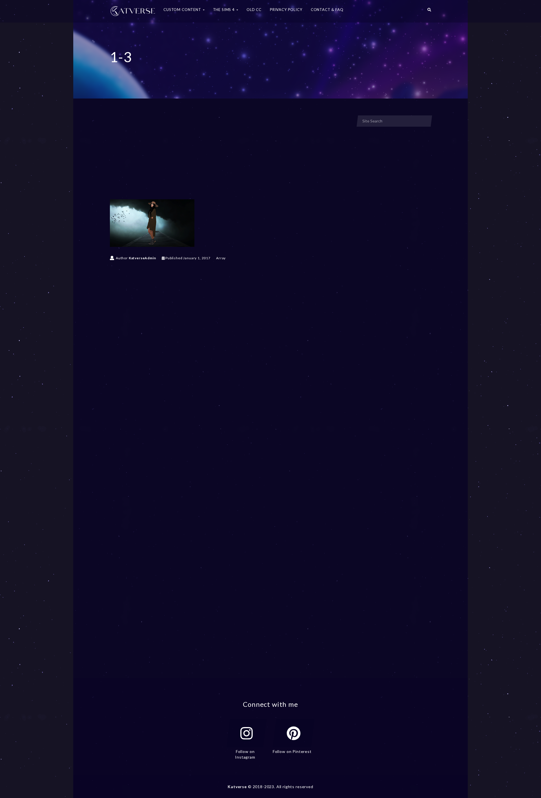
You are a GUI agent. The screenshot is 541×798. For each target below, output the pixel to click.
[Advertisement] (229, 157)
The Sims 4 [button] (224, 9)
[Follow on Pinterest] (293, 733)
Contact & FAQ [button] (327, 9)
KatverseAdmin (142, 258)
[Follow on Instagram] (246, 733)
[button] (429, 11)
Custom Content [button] (182, 9)
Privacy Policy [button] (286, 9)
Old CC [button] (254, 9)
